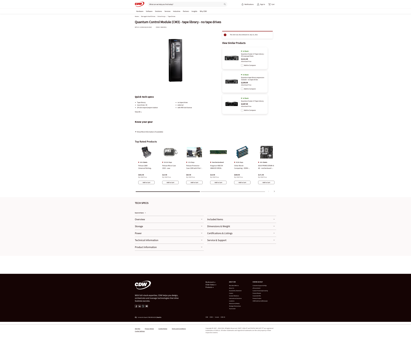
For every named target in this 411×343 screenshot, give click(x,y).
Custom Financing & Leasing (260, 290)
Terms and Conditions (179, 329)
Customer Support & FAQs (260, 285)
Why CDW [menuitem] (203, 11)
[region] (205, 169)
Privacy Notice (149, 329)
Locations (231, 301)
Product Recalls (257, 293)
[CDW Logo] (139, 4)
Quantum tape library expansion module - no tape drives (252, 78)
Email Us (159, 317)
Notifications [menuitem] (249, 4)
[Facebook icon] (136, 306)
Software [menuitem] (149, 11)
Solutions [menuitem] (158, 11)
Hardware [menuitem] (139, 11)
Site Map (137, 329)
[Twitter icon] (143, 306)
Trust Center (232, 308)
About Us (231, 288)
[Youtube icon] (146, 306)
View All (138, 112)
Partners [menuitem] (186, 11)
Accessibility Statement (235, 290)
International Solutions (235, 298)
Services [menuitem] (168, 11)
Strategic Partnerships (235, 306)
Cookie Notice (162, 329)
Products (209, 287)
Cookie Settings (140, 331)
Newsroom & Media (234, 303)
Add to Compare (250, 65)
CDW (207, 317)
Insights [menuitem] (194, 11)
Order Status (210, 285)
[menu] (247, 4)
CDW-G (211, 317)
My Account (210, 282)
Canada (217, 317)
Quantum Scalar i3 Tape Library (252, 101)
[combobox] (184, 4)
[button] (271, 4)
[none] (140, 11)
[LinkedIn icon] (139, 306)
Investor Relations (234, 296)
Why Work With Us (234, 285)
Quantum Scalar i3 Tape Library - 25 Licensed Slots (252, 55)
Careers (231, 293)
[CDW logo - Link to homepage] (139, 4)
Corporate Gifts (257, 296)
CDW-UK (223, 317)
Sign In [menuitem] (262, 4)
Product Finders (257, 298)
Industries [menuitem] (176, 11)
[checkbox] (242, 65)
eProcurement (256, 288)
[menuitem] (242, 4)
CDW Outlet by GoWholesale (260, 301)
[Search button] (224, 4)
